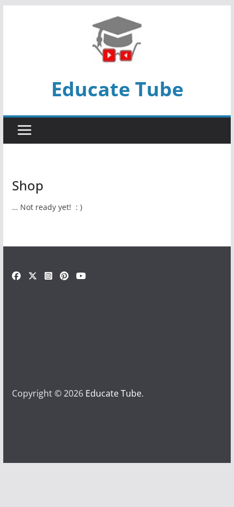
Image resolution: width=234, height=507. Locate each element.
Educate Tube (117, 89)
